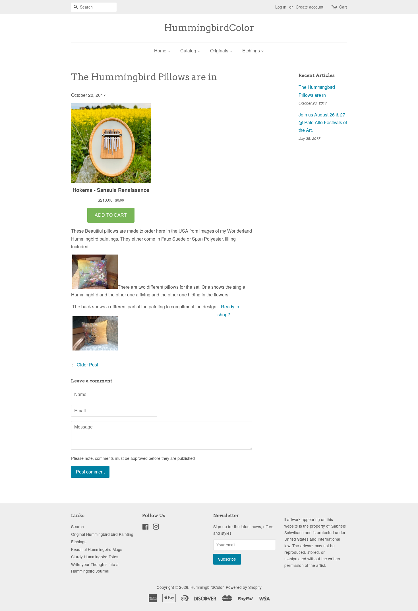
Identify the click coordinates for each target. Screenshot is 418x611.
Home (160, 50)
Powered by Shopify (244, 587)
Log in (280, 7)
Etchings (251, 50)
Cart (343, 7)
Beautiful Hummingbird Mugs (96, 549)
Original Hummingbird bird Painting (102, 534)
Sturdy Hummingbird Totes (94, 556)
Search (77, 526)
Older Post (87, 364)
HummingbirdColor (209, 27)
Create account (309, 7)
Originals (219, 50)
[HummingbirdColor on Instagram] (156, 527)
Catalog (188, 50)
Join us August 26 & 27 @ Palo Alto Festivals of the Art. (323, 122)
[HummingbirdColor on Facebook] (145, 527)
